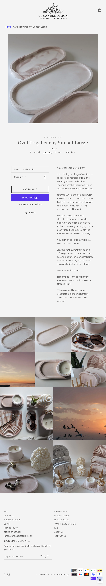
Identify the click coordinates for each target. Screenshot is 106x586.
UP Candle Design (61, 574)
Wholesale (9, 516)
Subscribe (44, 555)
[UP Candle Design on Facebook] (4, 574)
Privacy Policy (61, 520)
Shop (6, 511)
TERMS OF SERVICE (12, 532)
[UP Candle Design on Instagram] (8, 574)
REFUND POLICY (11, 528)
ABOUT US (59, 532)
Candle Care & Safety (65, 524)
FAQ (56, 528)
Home (8, 26)
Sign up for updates (17, 541)
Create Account (12, 520)
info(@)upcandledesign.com (18, 536)
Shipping (47, 152)
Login (7, 524)
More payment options (30, 204)
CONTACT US (60, 536)
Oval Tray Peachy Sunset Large (30, 26)
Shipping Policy (62, 511)
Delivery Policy (61, 516)
